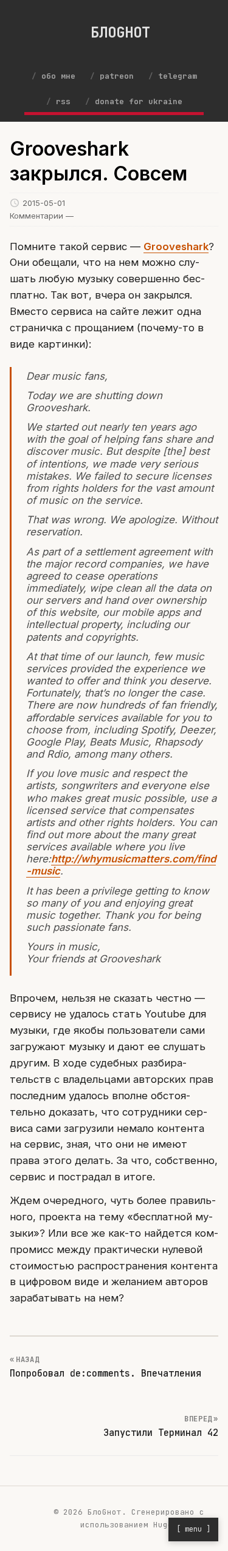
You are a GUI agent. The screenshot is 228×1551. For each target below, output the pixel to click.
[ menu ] (193, 1529)
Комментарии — (42, 215)
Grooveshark (176, 246)
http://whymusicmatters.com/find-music (121, 865)
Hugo (163, 1525)
